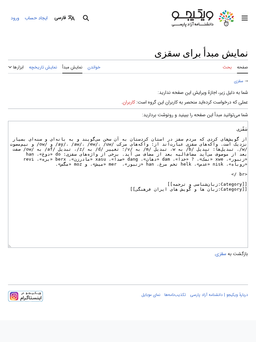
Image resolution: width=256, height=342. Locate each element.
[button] (244, 18)
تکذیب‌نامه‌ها (175, 295)
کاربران (129, 102)
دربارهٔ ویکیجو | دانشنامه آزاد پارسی (219, 295)
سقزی (238, 81)
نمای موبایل (150, 295)
